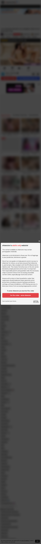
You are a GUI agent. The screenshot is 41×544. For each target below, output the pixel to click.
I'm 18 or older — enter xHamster (20, 295)
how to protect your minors (9, 301)
